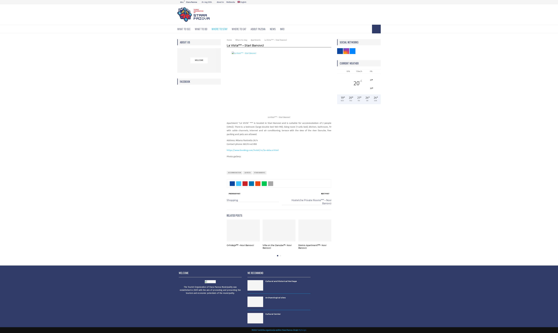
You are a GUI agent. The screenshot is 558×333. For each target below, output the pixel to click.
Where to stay (219, 29)
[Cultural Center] (255, 318)
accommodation (234, 173)
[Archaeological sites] (255, 302)
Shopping (232, 200)
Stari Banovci (259, 173)
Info (282, 29)
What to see (184, 29)
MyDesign (302, 330)
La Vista (248, 173)
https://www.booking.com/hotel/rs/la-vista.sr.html (253, 150)
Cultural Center (273, 314)
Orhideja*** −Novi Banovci (240, 245)
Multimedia (230, 2)
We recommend (255, 273)
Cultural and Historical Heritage (281, 281)
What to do (201, 29)
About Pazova (258, 29)
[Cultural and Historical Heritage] (255, 285)
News (273, 29)
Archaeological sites (275, 298)
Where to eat (239, 29)
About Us (220, 2)
